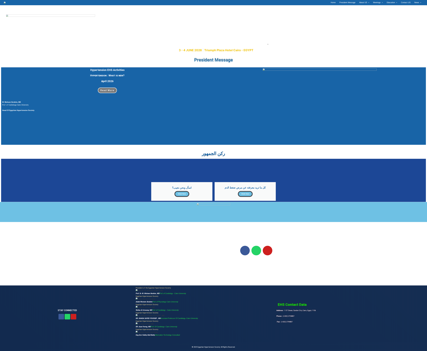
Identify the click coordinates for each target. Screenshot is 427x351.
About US (363, 2)
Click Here (182, 194)
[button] (368, 2)
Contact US (406, 2)
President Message (347, 2)
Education (391, 2)
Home (333, 2)
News (416, 2)
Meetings (377, 2)
